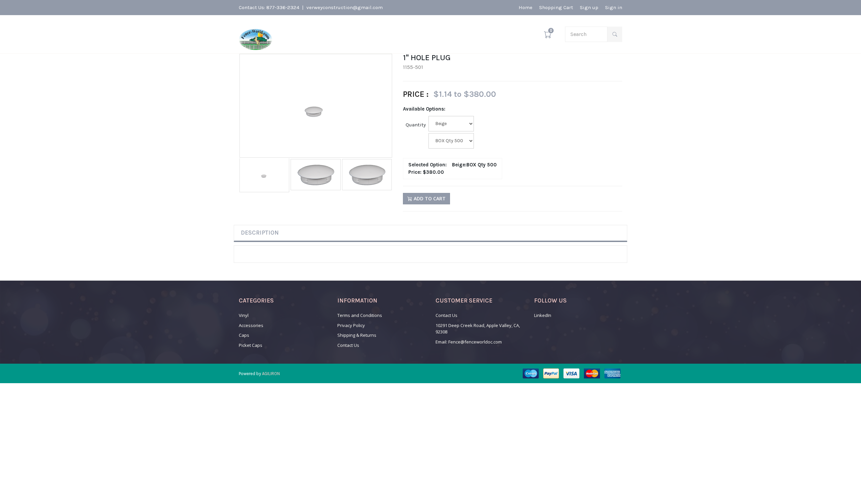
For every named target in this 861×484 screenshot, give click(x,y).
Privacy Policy (351, 325)
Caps (244, 335)
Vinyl (244, 315)
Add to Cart (429, 198)
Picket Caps (250, 345)
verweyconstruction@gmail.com (344, 7)
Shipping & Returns (356, 335)
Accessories (251, 325)
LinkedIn (542, 315)
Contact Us (348, 345)
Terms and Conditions (359, 315)
